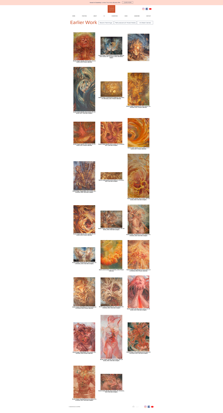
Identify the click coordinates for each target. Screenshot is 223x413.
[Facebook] (147, 9)
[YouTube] (150, 9)
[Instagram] (143, 9)
